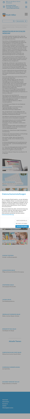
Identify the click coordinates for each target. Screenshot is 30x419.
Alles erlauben (22, 226)
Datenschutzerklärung (8, 214)
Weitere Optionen (21, 223)
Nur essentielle (22, 220)
